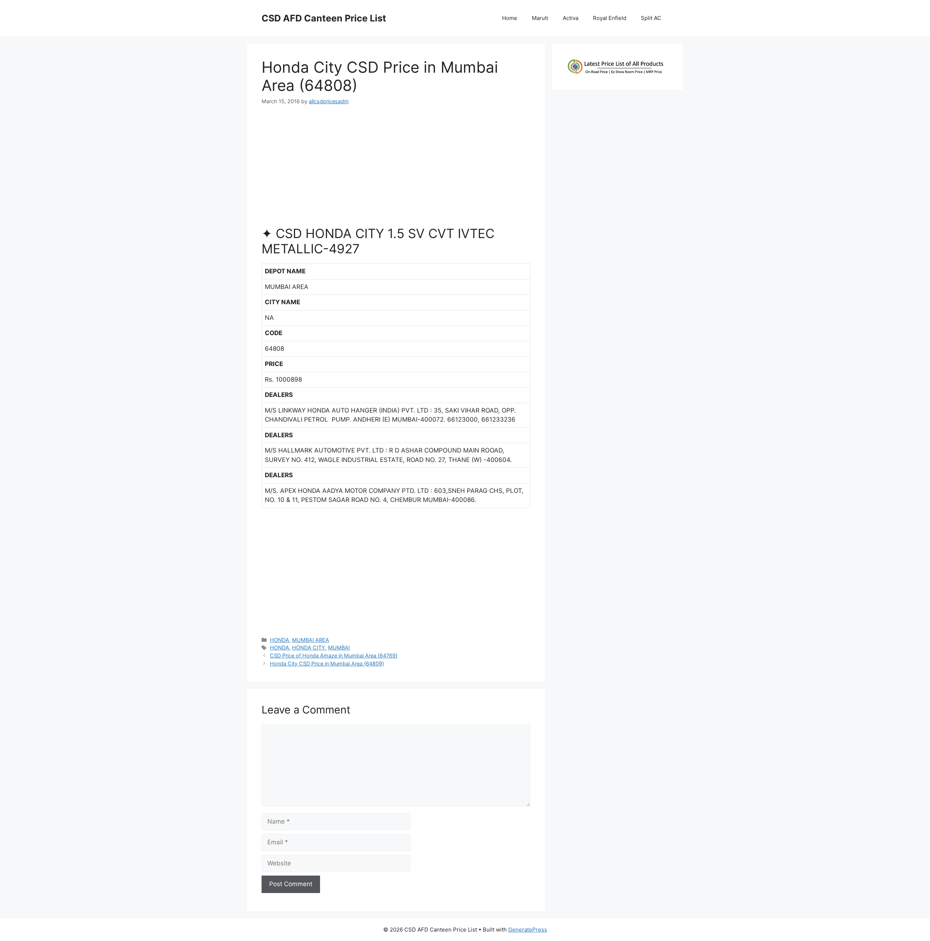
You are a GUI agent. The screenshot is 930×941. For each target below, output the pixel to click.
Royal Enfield (609, 18)
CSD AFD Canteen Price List (324, 18)
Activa (570, 18)
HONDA (279, 640)
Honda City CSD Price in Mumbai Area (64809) (327, 663)
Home (509, 18)
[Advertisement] (396, 169)
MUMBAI (339, 647)
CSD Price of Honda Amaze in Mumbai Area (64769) (333, 655)
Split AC (651, 18)
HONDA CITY (308, 647)
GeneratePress (527, 929)
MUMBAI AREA (310, 640)
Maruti (540, 18)
